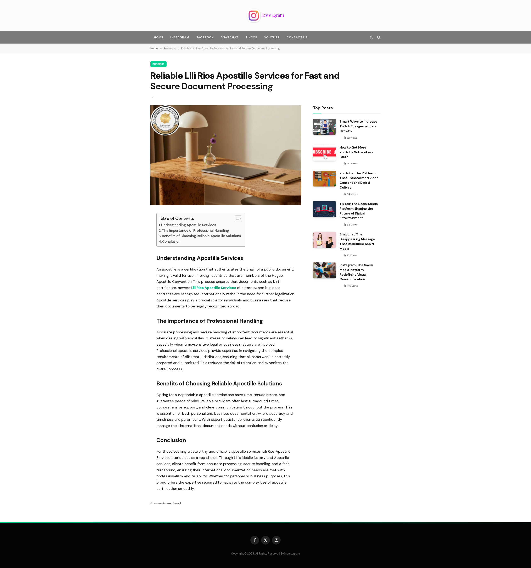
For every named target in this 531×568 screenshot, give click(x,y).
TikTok (252, 37)
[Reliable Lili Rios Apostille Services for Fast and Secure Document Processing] (225, 204)
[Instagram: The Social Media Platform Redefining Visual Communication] (324, 270)
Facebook (205, 37)
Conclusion (171, 241)
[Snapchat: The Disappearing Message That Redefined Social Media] (324, 240)
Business (158, 64)
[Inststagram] (265, 15)
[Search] (378, 37)
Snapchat (230, 37)
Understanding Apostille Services (188, 225)
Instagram (179, 37)
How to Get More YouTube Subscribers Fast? (356, 152)
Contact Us (296, 37)
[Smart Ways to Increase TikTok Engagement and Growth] (324, 127)
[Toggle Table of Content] (236, 218)
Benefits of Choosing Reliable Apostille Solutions (201, 236)
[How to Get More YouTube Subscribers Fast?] (324, 153)
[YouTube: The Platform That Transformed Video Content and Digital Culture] (324, 178)
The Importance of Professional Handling (195, 230)
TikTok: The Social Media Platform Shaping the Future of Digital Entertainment (359, 211)
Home (158, 37)
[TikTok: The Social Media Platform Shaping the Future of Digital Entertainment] (324, 209)
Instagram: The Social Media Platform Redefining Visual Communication (356, 272)
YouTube (271, 37)
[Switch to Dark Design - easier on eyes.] (371, 37)
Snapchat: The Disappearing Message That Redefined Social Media (357, 241)
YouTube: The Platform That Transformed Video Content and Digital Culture (359, 180)
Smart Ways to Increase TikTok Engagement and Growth (359, 126)
